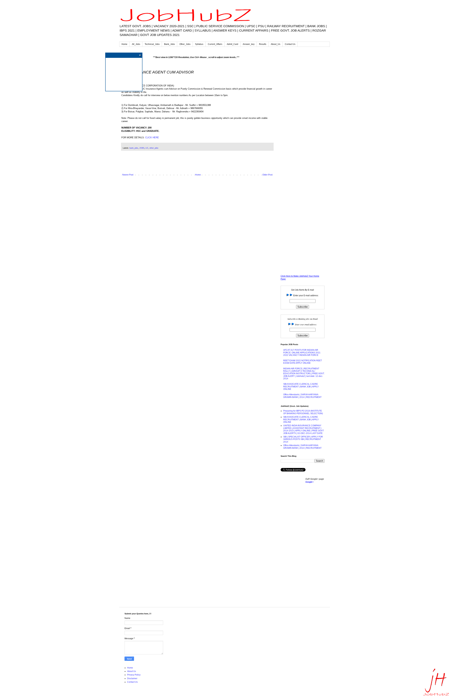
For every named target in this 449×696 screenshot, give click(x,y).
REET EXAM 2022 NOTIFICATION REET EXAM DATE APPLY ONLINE (302, 361)
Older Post (267, 175)
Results (262, 44)
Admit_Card (232, 44)
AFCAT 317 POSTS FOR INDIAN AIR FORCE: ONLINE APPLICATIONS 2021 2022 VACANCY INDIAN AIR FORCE (301, 352)
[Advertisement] (197, 164)
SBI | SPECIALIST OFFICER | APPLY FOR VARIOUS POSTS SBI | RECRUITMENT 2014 (303, 439)
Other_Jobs (184, 44)
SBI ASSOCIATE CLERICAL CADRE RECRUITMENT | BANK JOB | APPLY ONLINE (301, 386)
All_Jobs (136, 44)
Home (124, 44)
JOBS (141, 148)
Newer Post (127, 175)
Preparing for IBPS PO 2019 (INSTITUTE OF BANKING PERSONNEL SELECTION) (303, 412)
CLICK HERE (152, 137)
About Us (131, 671)
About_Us (275, 44)
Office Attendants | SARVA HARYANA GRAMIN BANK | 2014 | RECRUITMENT (302, 395)
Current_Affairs (215, 44)
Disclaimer (132, 678)
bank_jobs (133, 148)
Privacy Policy (133, 675)
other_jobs (153, 148)
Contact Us (290, 44)
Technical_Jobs (152, 44)
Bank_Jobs (169, 44)
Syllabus (199, 44)
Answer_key (248, 44)
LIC (146, 148)
